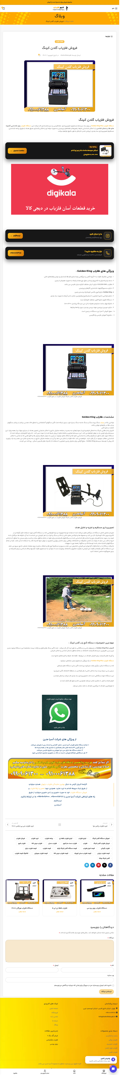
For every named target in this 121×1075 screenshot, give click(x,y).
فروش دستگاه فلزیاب (78, 792)
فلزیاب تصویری (112, 1044)
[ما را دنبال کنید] (59, 236)
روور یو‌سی (54, 1044)
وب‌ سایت (110, 975)
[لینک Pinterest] (98, 865)
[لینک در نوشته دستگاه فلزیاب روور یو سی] (97, 891)
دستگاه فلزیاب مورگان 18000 (22, 908)
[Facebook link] (110, 865)
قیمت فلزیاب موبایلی (41, 853)
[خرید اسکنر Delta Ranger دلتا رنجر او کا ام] (59, 150)
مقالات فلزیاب (59, 42)
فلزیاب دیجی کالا (37, 843)
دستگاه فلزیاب (26, 126)
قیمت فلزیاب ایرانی (103, 853)
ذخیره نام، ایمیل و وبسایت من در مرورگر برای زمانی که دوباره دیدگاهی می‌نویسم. (82, 985)
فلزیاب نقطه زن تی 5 (59, 908)
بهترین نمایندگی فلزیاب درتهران (53, 784)
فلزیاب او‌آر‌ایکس (52, 1040)
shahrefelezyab (65, 55)
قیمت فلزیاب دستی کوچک (82, 853)
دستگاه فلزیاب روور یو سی (97, 908)
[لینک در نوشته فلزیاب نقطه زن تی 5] (59, 891)
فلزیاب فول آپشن (111, 1048)
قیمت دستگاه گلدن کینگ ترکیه (67, 848)
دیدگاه (111, 938)
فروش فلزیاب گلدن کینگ (101, 843)
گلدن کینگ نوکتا (104, 858)
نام (112, 965)
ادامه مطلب (97, 912)
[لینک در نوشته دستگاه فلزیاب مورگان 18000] (22, 891)
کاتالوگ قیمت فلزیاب (21, 853)
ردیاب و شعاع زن (111, 1036)
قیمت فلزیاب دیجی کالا (61, 853)
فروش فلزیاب (20, 838)
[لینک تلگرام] (86, 865)
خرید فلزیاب (35, 838)
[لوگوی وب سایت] (59, 8)
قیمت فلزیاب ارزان (31, 848)
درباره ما (55, 1021)
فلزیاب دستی (52, 843)
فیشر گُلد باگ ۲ (52, 1036)
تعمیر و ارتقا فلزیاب (37, 788)
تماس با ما (54, 1017)
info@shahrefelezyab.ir (107, 1016)
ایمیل (55, 965)
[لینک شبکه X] (104, 865)
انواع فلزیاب (82, 838)
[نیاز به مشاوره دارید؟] (59, 253)
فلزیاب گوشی (105, 848)
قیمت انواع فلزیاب (89, 848)
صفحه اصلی (54, 1009)
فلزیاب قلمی (113, 1052)
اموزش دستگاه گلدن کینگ (101, 838)
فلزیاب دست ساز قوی (70, 843)
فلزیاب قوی (22, 843)
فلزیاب (85, 843)
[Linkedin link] (92, 865)
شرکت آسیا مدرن (73, 796)
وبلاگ (67, 21)
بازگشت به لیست (59, 824)
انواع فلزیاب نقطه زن (65, 838)
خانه (72, 21)
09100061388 (110, 1012)
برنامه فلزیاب (49, 838)
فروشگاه (55, 1013)
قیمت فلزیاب (47, 848)
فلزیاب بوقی (113, 1040)
